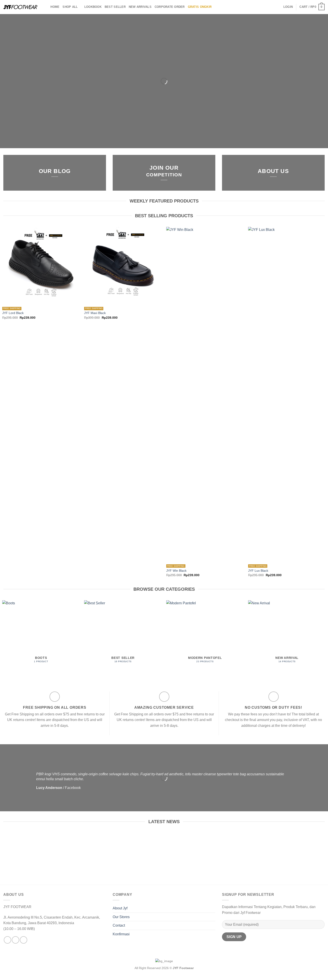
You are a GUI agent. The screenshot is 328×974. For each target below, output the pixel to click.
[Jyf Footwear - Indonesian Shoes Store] (20, 7)
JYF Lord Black (13, 313)
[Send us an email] (23, 940)
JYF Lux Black (258, 570)
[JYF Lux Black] (287, 394)
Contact (119, 925)
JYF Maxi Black (95, 313)
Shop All (70, 6)
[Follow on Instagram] (15, 940)
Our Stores (121, 917)
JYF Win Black (176, 570)
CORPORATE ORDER (170, 6)
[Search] (45, 7)
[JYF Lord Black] (41, 266)
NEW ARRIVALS (140, 6)
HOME (54, 6)
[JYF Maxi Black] (123, 266)
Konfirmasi (121, 934)
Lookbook (93, 6)
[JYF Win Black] (205, 394)
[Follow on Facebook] (7, 940)
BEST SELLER (115, 6)
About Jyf (120, 908)
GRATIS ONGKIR (200, 6)
